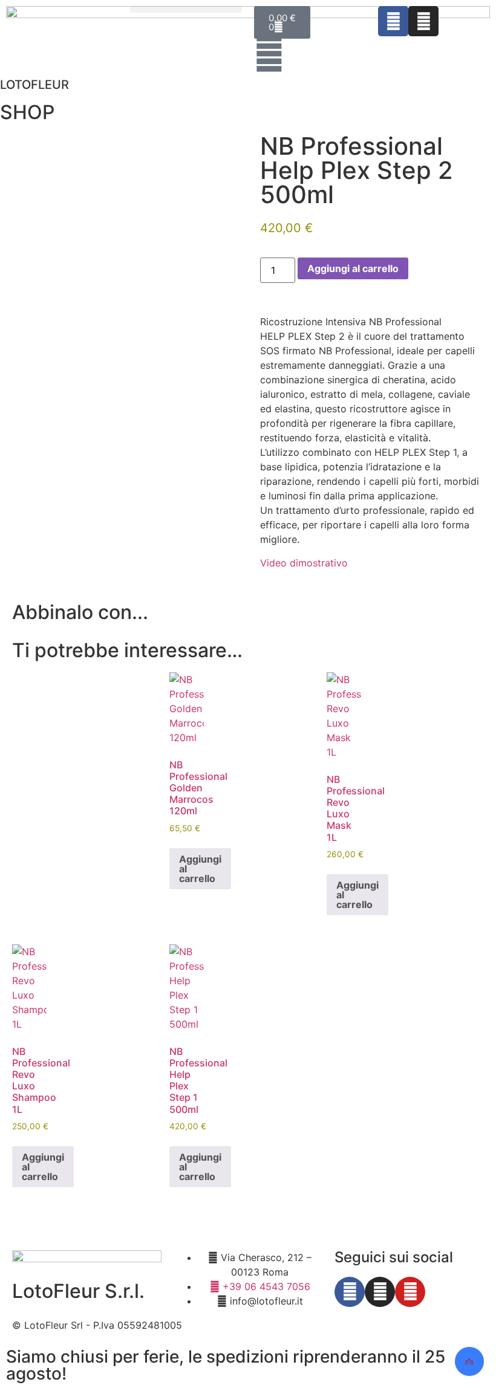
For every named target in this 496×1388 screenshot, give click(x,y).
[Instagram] (423, 21)
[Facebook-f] (349, 1292)
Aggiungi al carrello (353, 268)
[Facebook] (393, 21)
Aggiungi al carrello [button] (200, 868)
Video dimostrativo (304, 563)
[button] (186, 9)
